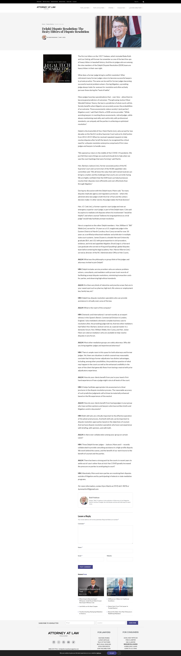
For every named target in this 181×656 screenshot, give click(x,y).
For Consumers (98, 8)
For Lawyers (84, 8)
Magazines (121, 8)
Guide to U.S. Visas (130, 648)
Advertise (39, 1)
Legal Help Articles (131, 638)
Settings (98, 653)
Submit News (62, 1)
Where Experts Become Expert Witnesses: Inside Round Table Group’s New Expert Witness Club (90, 600)
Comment (81, 524)
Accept (112, 653)
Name (80, 547)
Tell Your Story (46, 1)
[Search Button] (143, 1)
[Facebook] (64, 642)
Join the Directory (104, 648)
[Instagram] (59, 642)
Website (109, 556)
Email (80, 556)
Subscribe (69, 1)
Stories (110, 8)
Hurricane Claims (130, 646)
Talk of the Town (104, 642)
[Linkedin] (54, 642)
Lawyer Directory (135, 8)
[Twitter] (73, 642)
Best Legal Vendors (104, 644)
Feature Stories (50, 24)
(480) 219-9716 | (53, 649)
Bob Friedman (94, 498)
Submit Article (54, 1)
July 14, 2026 (83, 594)
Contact (75, 1)
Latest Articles (104, 640)
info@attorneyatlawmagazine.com (69, 649)
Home (43, 24)
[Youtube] (68, 642)
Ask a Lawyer (130, 642)
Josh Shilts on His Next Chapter (88, 606)
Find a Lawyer (131, 640)
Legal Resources (104, 646)
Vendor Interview (59, 24)
